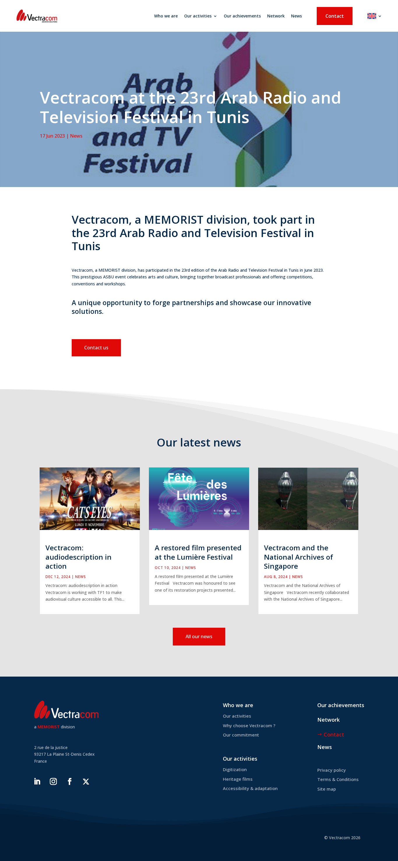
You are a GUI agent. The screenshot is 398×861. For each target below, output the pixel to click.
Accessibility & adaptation (250, 788)
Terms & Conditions (338, 779)
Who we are (166, 16)
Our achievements (242, 16)
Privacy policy (331, 770)
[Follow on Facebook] (70, 782)
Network (276, 16)
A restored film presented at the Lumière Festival (198, 552)
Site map (326, 789)
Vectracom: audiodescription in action (78, 556)
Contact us (96, 347)
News (296, 16)
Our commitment (241, 735)
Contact (334, 16)
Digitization (235, 769)
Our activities (198, 16)
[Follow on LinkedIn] (37, 782)
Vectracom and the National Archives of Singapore (298, 556)
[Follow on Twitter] (86, 782)
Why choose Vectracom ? (249, 725)
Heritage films (238, 779)
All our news (199, 636)
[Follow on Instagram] (53, 782)
